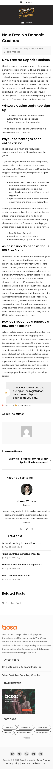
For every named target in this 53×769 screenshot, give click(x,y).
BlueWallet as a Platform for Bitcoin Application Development (28, 460)
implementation (24, 732)
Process (26, 738)
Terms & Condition (31, 763)
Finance (7, 732)
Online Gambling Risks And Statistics (21, 543)
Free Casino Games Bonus (16, 575)
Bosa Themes (43, 760)
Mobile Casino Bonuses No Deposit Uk (22, 564)
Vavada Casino (13, 451)
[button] (26, 22)
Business (9, 727)
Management (42, 732)
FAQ (44, 763)
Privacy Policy (12, 763)
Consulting (25, 727)
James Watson (26, 501)
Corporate (42, 727)
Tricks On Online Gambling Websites (21, 554)
